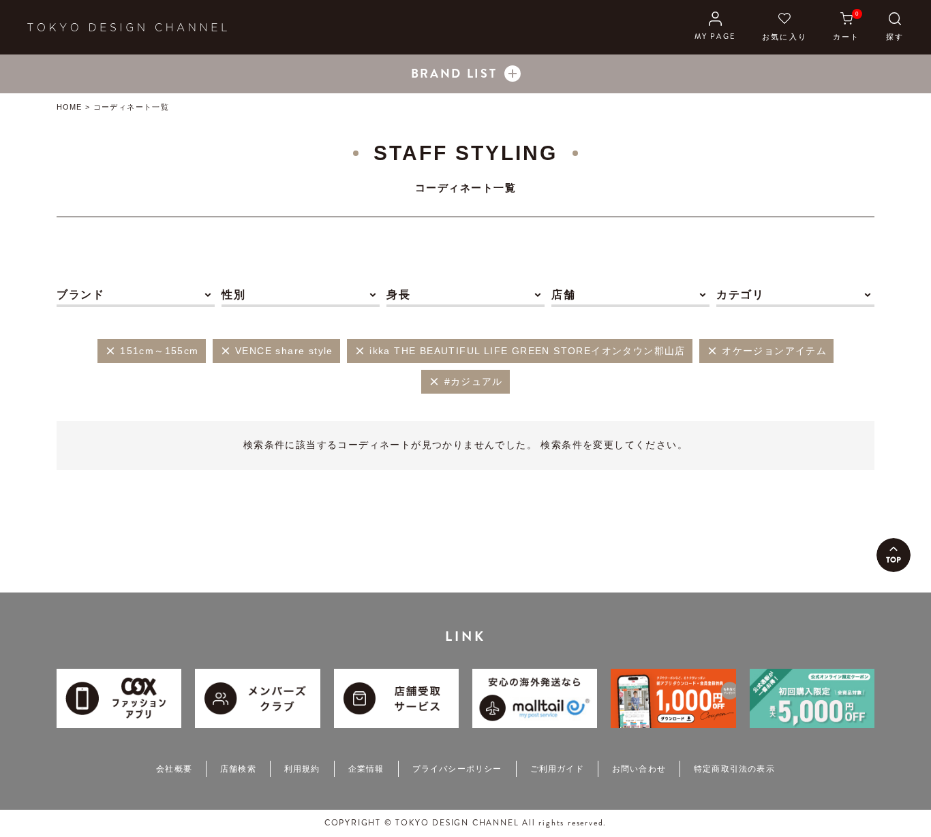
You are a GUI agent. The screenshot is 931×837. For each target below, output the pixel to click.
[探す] (895, 27)
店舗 (563, 294)
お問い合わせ (639, 769)
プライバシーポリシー (457, 769)
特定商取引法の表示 (734, 769)
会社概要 (174, 769)
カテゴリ (740, 294)
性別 (233, 294)
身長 (398, 294)
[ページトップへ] (893, 555)
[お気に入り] (784, 27)
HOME (69, 107)
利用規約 (302, 769)
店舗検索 (238, 769)
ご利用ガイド (557, 769)
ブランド (80, 294)
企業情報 (366, 769)
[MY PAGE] (715, 27)
